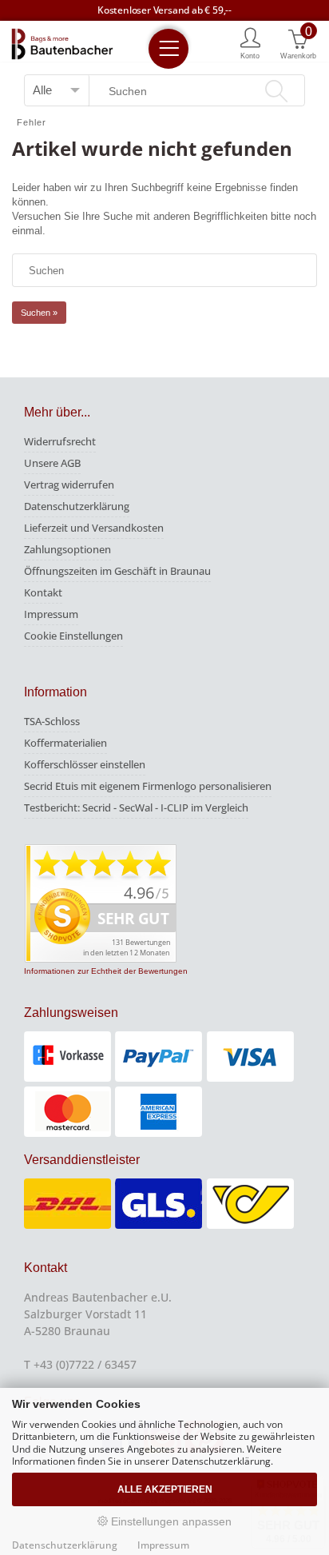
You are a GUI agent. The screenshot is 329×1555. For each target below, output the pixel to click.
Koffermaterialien (65, 743)
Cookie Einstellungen (73, 635)
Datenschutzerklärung (76, 506)
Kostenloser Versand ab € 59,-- (164, 10)
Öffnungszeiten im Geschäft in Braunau (117, 571)
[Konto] (250, 42)
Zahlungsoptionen (67, 549)
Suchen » (39, 312)
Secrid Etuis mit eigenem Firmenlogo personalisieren (148, 786)
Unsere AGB (52, 463)
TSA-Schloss (52, 721)
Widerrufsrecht (60, 441)
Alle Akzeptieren (164, 1489)
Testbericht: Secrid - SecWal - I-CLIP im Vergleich (136, 807)
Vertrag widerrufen (69, 484)
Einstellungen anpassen (170, 1521)
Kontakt (43, 592)
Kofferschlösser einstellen (84, 764)
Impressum (51, 614)
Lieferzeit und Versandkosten (94, 527)
